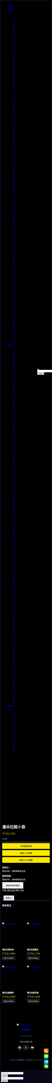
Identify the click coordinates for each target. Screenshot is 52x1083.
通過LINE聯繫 (26, 853)
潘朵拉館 (11, 890)
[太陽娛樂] (26, 1025)
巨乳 (22, 890)
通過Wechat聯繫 (26, 860)
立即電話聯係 (26, 846)
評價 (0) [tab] (9, 898)
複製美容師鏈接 (13, 886)
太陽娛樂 (26, 1030)
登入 (16, 911)
